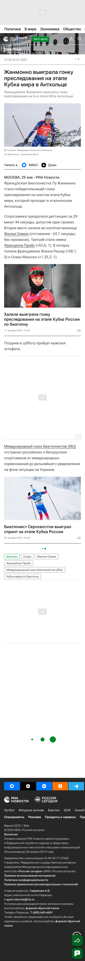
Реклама (34, 817)
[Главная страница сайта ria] (4, 39)
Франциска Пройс (19, 245)
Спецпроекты (14, 817)
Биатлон (12, 556)
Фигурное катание (31, 810)
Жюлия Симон (46, 556)
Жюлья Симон (16, 233)
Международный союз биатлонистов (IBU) (40, 446)
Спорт (27, 556)
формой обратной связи (42, 908)
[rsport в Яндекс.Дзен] (28, 786)
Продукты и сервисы (60, 817)
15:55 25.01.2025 (15, 59)
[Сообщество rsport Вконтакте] (44, 786)
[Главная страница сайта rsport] (25, 39)
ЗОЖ (67, 810)
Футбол (9, 810)
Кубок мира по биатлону (22, 576)
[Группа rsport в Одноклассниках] (60, 786)
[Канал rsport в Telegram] (76, 786)
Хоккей (79, 810)
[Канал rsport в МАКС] (12, 786)
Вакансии (11, 834)
